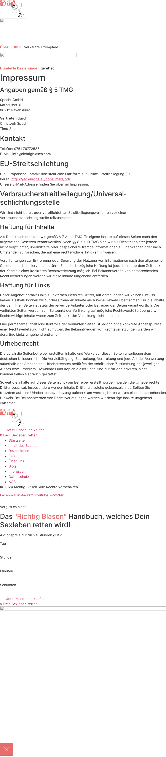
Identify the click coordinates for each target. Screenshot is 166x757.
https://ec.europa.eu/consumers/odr (40, 179)
